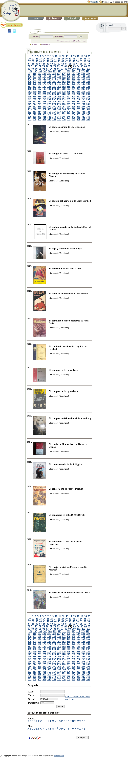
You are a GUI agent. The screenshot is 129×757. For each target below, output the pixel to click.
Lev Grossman (78, 127)
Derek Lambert (84, 201)
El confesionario (57, 464)
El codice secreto (58, 127)
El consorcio (55, 515)
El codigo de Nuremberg (61, 173)
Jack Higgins (76, 464)
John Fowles (75, 268)
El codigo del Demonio (61, 201)
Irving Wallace (71, 370)
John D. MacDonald (75, 515)
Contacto (94, 2)
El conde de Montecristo (61, 444)
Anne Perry (85, 418)
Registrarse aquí (80, 41)
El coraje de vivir (58, 567)
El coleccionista (57, 268)
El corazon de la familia (61, 592)
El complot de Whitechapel (63, 418)
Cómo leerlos (46, 44)
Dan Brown (77, 153)
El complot (54, 370)
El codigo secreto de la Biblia (64, 227)
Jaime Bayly (76, 248)
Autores (34, 44)
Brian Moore (82, 293)
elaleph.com (59, 755)
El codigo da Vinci (58, 153)
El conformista (56, 489)
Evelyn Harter (84, 592)
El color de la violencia (61, 293)
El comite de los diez (60, 346)
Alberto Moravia (75, 489)
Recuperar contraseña (65, 41)
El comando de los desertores (64, 320)
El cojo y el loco (57, 248)
